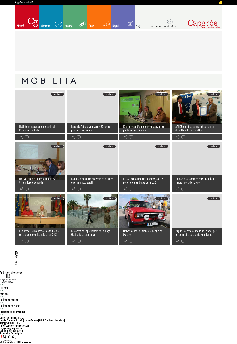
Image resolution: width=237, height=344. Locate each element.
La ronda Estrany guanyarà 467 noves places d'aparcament (90, 128)
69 (16, 253)
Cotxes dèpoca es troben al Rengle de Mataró (142, 233)
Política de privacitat (10, 306)
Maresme (45, 26)
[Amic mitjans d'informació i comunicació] (118, 337)
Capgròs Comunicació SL (25, 2)
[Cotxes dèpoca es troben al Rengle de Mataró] (144, 219)
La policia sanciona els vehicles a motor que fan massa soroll (92, 180)
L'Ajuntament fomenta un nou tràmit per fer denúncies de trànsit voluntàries (196, 233)
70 (16, 256)
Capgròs (197, 24)
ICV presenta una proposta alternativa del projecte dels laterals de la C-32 (39, 233)
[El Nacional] (220, 2)
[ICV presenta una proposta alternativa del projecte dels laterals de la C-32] (40, 219)
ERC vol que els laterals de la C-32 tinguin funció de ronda (37, 180)
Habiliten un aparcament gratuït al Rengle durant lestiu (37, 128)
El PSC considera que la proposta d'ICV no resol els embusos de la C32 (143, 180)
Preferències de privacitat (12, 312)
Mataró (20, 26)
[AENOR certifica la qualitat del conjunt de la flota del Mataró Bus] (197, 115)
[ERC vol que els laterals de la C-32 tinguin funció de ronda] (40, 167)
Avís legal (4, 294)
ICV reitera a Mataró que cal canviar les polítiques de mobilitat (143, 128)
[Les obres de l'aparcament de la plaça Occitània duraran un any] (92, 219)
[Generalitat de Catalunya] (118, 278)
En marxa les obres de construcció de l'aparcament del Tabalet (194, 180)
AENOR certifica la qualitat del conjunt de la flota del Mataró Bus (195, 128)
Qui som (4, 288)
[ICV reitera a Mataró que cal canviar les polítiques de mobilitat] (144, 115)
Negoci (115, 26)
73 (16, 263)
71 (16, 258)
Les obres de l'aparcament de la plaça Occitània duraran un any (90, 233)
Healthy (68, 26)
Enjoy (91, 26)
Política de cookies (9, 300)
